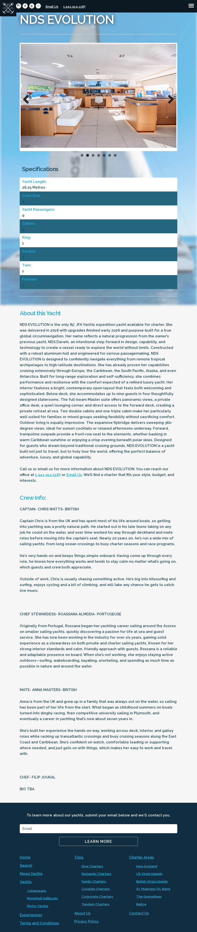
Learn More (98, 841)
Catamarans (36, 891)
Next (169, 98)
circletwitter (31, 6)
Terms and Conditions (39, 923)
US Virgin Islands (149, 874)
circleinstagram (18, 6)
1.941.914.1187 (74, 6)
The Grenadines (149, 896)
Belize (141, 904)
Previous (28, 98)
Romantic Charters (96, 874)
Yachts (26, 882)
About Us (82, 913)
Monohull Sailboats (42, 898)
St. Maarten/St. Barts (153, 889)
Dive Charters (92, 866)
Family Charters (93, 881)
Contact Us (139, 913)
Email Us (52, 6)
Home (25, 857)
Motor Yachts (37, 906)
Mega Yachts (31, 873)
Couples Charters (95, 889)
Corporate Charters (97, 896)
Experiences (31, 915)
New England (146, 866)
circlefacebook (25, 6)
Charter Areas (141, 857)
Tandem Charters (95, 904)
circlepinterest (38, 6)
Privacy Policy (86, 921)
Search (26, 865)
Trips (78, 857)
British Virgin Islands (152, 881)
